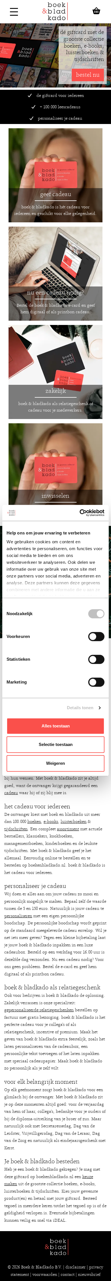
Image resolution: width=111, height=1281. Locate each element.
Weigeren (55, 763)
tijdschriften (16, 829)
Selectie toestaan (56, 744)
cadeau (11, 793)
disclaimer (75, 1267)
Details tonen (80, 707)
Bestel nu (88, 75)
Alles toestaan (56, 725)
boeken (34, 821)
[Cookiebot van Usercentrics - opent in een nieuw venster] (79, 513)
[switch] (96, 636)
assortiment (68, 829)
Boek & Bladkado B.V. (41, 1267)
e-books (51, 821)
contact (68, 1274)
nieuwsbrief (89, 1274)
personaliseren (18, 916)
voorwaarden (44, 1274)
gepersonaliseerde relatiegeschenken (39, 1010)
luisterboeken (74, 821)
